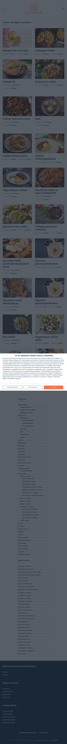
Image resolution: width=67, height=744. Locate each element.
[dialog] (33, 372)
